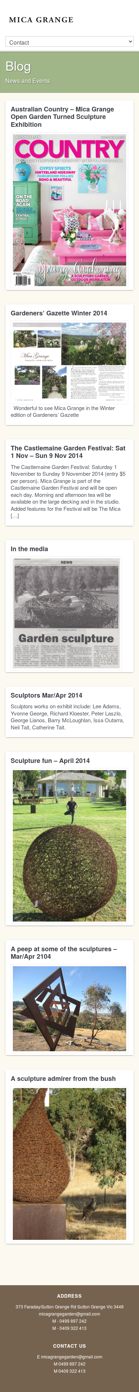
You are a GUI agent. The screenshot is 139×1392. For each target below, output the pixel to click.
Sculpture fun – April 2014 (50, 760)
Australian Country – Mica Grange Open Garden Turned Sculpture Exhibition (62, 116)
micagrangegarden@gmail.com (69, 1314)
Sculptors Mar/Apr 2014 (46, 695)
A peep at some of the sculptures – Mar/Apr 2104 (64, 952)
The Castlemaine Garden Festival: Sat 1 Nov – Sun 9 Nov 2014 (68, 451)
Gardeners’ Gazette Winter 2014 (59, 313)
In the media (29, 548)
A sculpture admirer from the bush (63, 1078)
